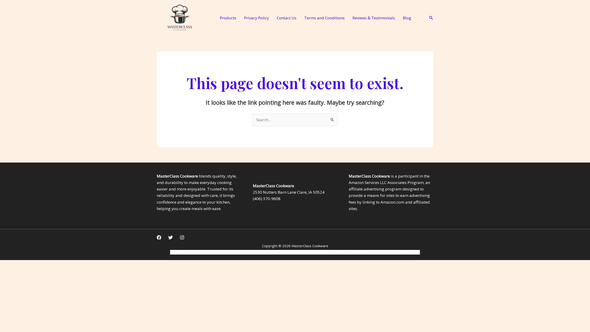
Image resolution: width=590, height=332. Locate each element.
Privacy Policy (256, 18)
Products (228, 18)
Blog (407, 18)
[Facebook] (159, 237)
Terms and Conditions (324, 18)
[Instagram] (182, 237)
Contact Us (286, 18)
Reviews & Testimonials (373, 18)
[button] (431, 18)
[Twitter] (170, 237)
